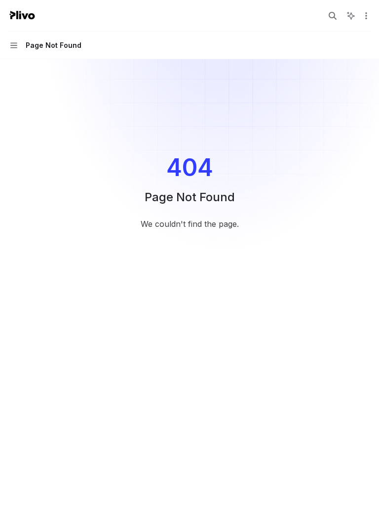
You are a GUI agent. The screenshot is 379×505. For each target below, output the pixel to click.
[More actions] (366, 16)
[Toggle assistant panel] (350, 15)
